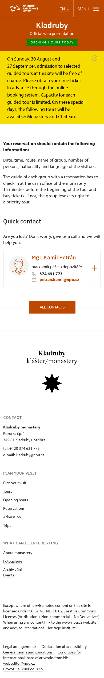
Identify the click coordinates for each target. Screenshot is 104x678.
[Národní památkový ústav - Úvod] (24, 8)
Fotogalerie (12, 561)
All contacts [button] (52, 307)
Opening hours (15, 499)
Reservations (14, 508)
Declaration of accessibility (64, 646)
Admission (12, 516)
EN (62, 8)
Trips (7, 525)
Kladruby (52, 25)
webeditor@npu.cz (19, 663)
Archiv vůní (12, 569)
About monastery (17, 552)
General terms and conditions (28, 652)
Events (8, 574)
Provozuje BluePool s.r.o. (23, 668)
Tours (7, 491)
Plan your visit (14, 482)
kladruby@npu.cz (30, 454)
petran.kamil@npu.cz (59, 279)
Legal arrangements (20, 646)
